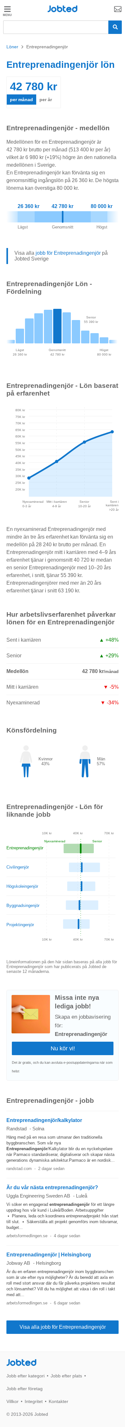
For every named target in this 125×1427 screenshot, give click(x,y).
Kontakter (58, 1401)
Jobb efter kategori (25, 1375)
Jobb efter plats (66, 1375)
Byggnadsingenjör (22, 905)
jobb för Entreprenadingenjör (68, 253)
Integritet (34, 1401)
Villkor (12, 1401)
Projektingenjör (20, 924)
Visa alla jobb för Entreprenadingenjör (63, 1327)
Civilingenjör (17, 867)
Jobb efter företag (24, 1388)
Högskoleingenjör (22, 886)
